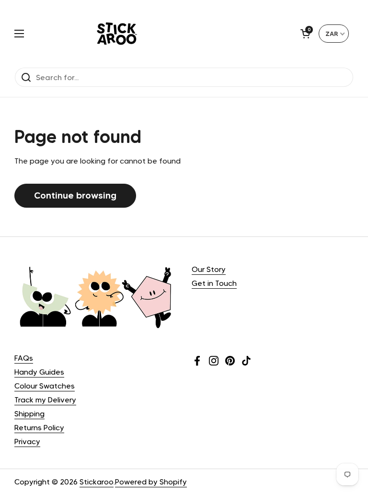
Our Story (209, 269)
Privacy (27, 441)
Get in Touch (214, 283)
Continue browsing (75, 195)
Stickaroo (97, 481)
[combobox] (334, 33)
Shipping (29, 413)
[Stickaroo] (117, 34)
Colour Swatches (44, 385)
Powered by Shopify (151, 481)
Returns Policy (39, 427)
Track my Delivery (45, 399)
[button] (305, 33)
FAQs (23, 358)
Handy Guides (39, 372)
